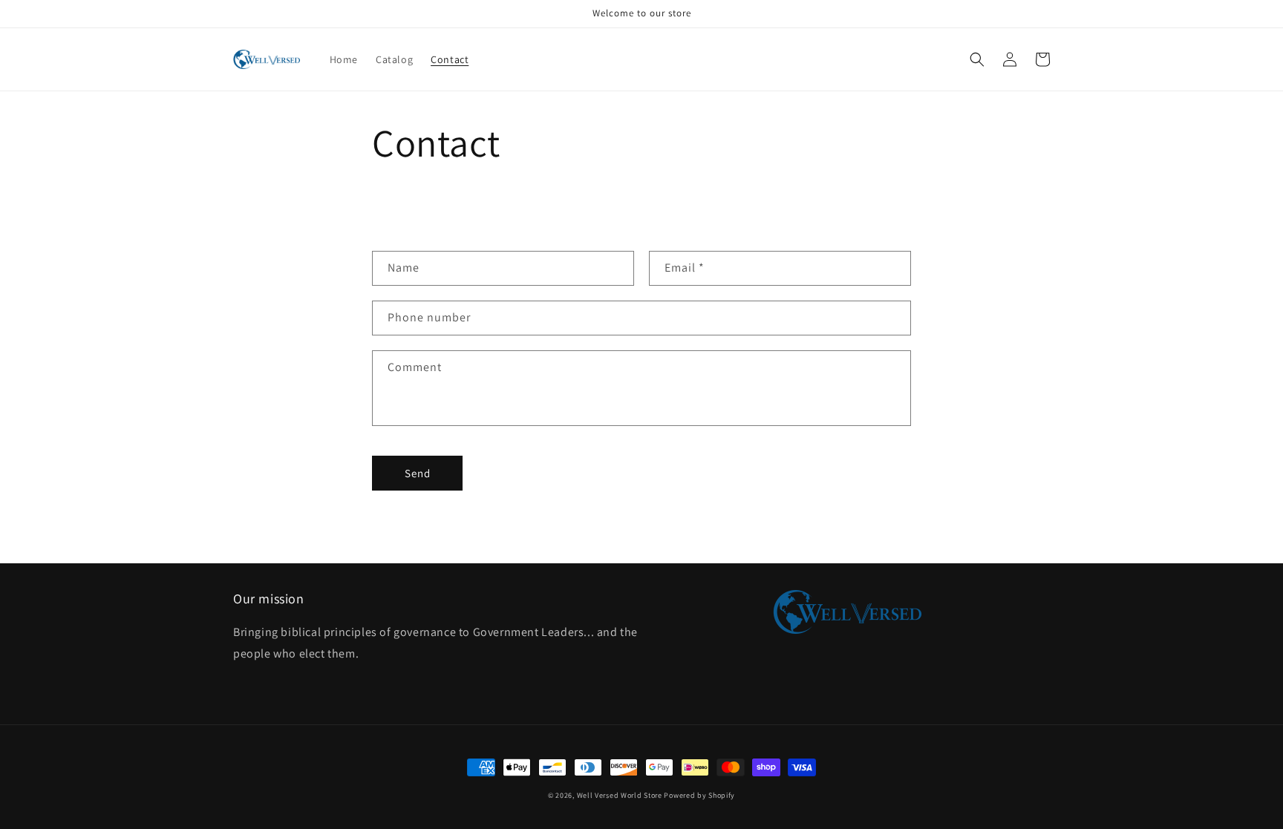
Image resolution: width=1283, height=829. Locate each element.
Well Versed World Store (619, 795)
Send (418, 473)
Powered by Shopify (699, 795)
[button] (977, 59)
